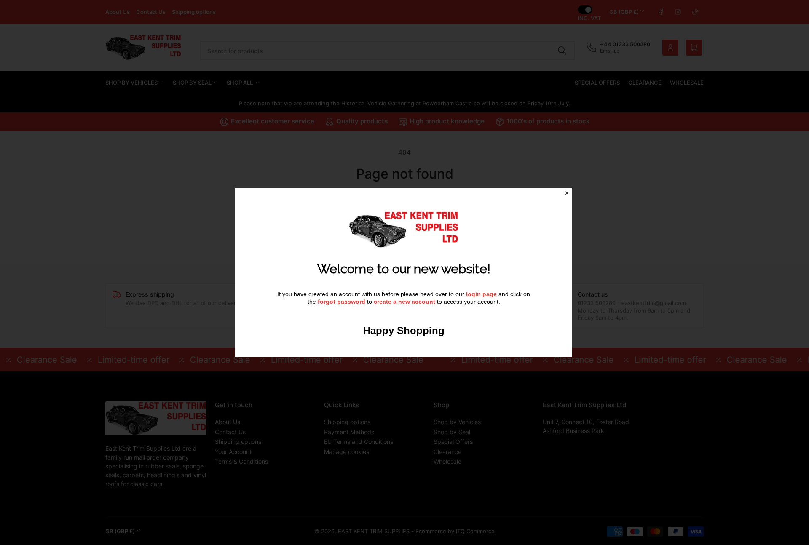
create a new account (404, 301)
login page (481, 294)
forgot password (342, 301)
